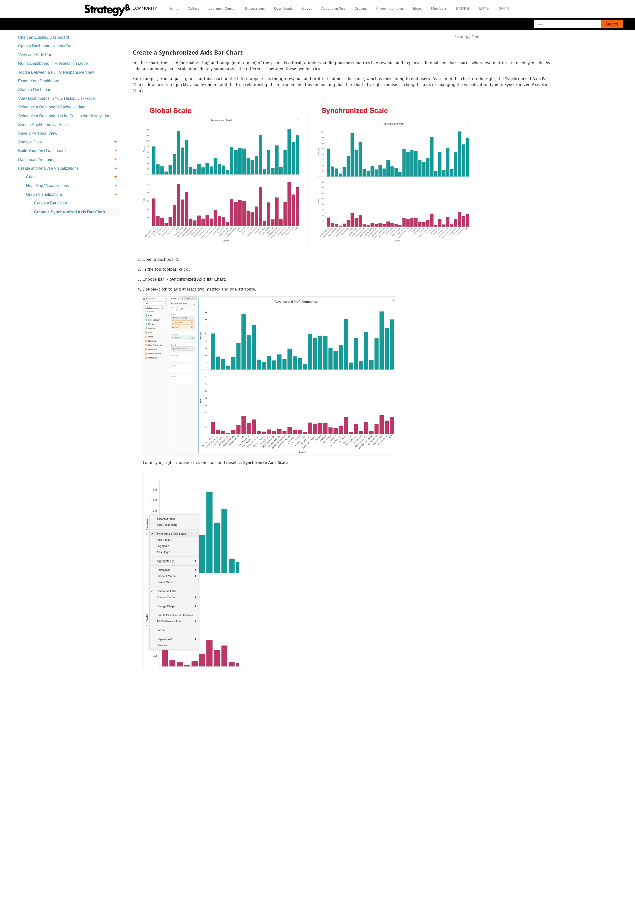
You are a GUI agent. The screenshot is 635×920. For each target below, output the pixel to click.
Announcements (390, 8)
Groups (360, 8)
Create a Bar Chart (50, 203)
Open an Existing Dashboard (43, 37)
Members (439, 8)
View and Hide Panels (38, 55)
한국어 (504, 8)
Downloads (283, 8)
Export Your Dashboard (38, 81)
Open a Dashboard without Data (46, 46)
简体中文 (463, 8)
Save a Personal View (37, 133)
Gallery (193, 8)
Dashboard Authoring (37, 160)
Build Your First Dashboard (42, 151)
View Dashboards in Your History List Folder (57, 98)
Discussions (255, 8)
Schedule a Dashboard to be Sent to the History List (63, 116)
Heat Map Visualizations (47, 186)
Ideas (417, 8)
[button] (612, 24)
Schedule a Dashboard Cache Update (51, 107)
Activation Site (333, 8)
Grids (30, 177)
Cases (307, 8)
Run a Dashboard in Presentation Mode (53, 63)
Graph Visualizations (44, 194)
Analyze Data (30, 142)
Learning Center (222, 8)
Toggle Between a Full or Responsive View (56, 72)
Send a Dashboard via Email (43, 125)
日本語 (484, 8)
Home (174, 8)
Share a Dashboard (35, 90)
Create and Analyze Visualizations (48, 168)
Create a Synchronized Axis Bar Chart (69, 212)
